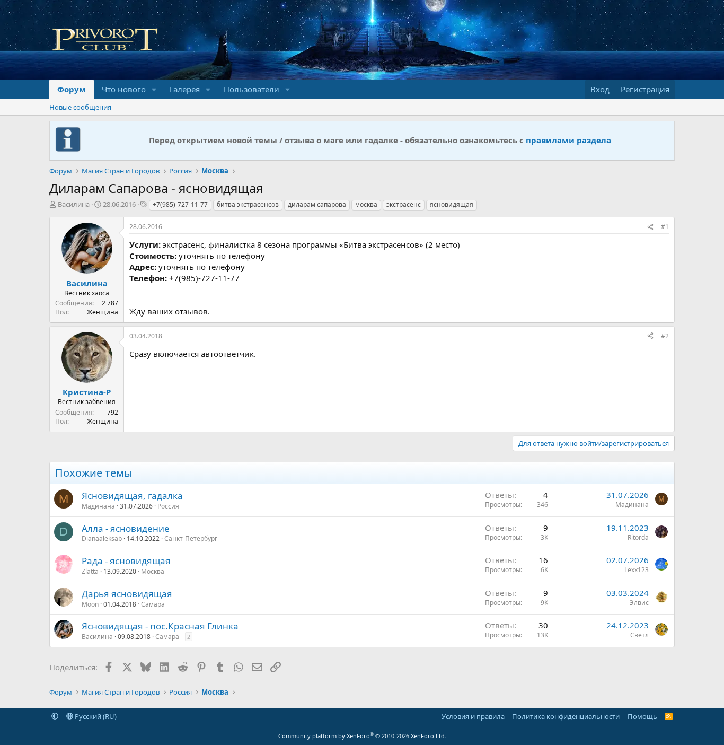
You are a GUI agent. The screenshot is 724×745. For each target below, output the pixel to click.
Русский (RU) (95, 716)
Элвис (639, 602)
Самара (153, 604)
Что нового (124, 89)
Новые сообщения (80, 107)
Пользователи (251, 89)
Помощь (642, 716)
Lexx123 (636, 569)
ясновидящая (451, 204)
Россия (168, 506)
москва (366, 204)
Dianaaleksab (102, 538)
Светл (639, 634)
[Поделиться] (650, 227)
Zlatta (90, 571)
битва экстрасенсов (248, 204)
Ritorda (638, 537)
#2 (665, 335)
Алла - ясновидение (126, 528)
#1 (665, 226)
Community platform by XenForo (362, 736)
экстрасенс (403, 204)
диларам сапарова (317, 204)
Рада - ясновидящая (126, 561)
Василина (74, 204)
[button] (154, 89)
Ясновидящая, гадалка (132, 495)
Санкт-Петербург (190, 538)
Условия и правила (473, 716)
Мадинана (98, 506)
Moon (90, 604)
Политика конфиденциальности (566, 716)
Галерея (185, 89)
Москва (152, 571)
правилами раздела (568, 140)
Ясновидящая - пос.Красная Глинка (160, 626)
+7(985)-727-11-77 (180, 204)
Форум (71, 89)
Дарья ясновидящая (127, 594)
